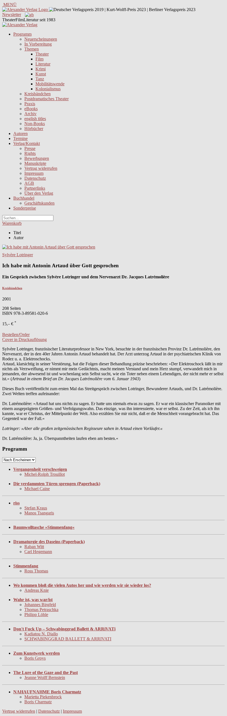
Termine (20, 138)
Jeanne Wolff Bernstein (44, 677)
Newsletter (11, 14)
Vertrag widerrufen (40, 168)
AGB (29, 183)
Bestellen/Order (16, 334)
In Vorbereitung (38, 44)
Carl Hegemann (38, 551)
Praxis (29, 103)
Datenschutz (35, 178)
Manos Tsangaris (39, 513)
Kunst (40, 74)
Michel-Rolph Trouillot (44, 474)
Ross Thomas (36, 571)
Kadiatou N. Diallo (41, 634)
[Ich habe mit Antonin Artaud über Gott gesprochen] (48, 247)
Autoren (20, 133)
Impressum (33, 173)
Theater (42, 54)
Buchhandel (23, 198)
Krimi (40, 69)
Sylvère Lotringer (17, 254)
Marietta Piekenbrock (43, 696)
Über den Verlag (38, 193)
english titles (35, 118)
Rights (30, 153)
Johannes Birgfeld (40, 604)
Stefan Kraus (35, 508)
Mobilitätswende (50, 83)
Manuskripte (35, 163)
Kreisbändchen (37, 93)
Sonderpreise (24, 208)
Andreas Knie (36, 590)
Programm (22, 34)
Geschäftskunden (39, 203)
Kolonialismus (48, 88)
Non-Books (34, 123)
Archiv (30, 113)
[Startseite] (19, 24)
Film (39, 59)
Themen (31, 49)
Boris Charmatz (38, 701)
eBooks (31, 108)
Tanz (39, 78)
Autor (18, 237)
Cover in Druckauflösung (24, 339)
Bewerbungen (36, 158)
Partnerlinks (34, 188)
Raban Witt (34, 546)
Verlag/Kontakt (26, 143)
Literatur (42, 64)
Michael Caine (37, 488)
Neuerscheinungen (40, 39)
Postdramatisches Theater (46, 98)
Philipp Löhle (36, 614)
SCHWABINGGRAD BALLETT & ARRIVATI (67, 638)
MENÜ (9, 4)
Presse (29, 148)
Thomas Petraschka (41, 609)
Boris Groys (35, 658)
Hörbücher (33, 128)
